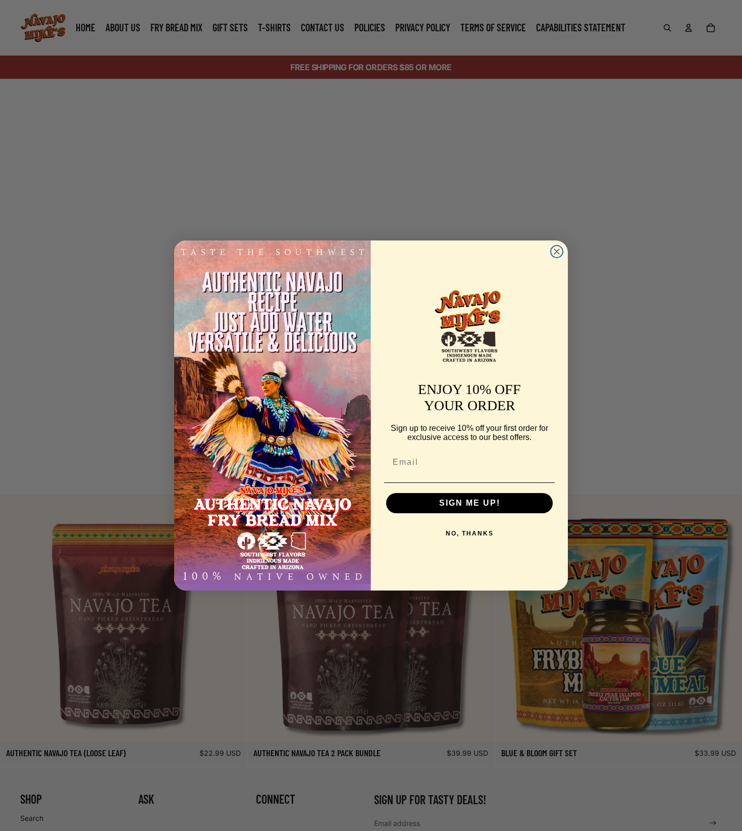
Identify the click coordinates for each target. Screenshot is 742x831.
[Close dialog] (557, 252)
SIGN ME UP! (469, 503)
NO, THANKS (470, 533)
